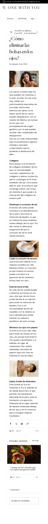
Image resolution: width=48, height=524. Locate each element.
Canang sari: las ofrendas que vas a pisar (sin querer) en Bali (23, 469)
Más (32, 19)
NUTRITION (22, 19)
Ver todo (35, 441)
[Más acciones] (37, 32)
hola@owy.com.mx (34, 2)
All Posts (10, 19)
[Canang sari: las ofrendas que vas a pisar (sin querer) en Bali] (24, 454)
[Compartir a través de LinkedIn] (22, 424)
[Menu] (4, 7)
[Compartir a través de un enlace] (27, 424)
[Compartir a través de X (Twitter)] (16, 424)
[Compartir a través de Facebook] (10, 424)
